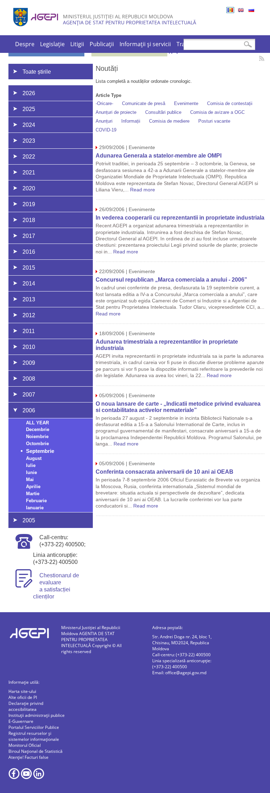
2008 (28, 379)
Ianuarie (35, 507)
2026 (28, 93)
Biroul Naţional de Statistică (35, 751)
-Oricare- (104, 103)
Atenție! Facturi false (28, 757)
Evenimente (186, 103)
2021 (28, 173)
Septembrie (40, 451)
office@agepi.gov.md (185, 673)
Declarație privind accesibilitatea (25, 706)
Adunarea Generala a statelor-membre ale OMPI (158, 156)
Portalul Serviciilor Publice (33, 727)
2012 (28, 315)
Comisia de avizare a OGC (217, 112)
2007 (28, 395)
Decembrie (37, 429)
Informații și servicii (145, 44)
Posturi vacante (214, 121)
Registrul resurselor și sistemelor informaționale (33, 736)
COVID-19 (106, 130)
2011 (28, 331)
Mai (30, 479)
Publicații (102, 44)
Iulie (31, 465)
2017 (28, 236)
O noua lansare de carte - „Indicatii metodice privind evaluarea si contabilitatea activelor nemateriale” (178, 407)
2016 (28, 252)
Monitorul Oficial (24, 745)
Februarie (36, 500)
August (33, 458)
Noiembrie (37, 436)
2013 (28, 299)
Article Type (108, 95)
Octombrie (37, 443)
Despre (24, 44)
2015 (28, 268)
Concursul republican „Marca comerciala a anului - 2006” (171, 280)
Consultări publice (163, 112)
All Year (37, 422)
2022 (28, 157)
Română (230, 10)
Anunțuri (104, 121)
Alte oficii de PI (22, 697)
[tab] (60, 93)
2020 (28, 188)
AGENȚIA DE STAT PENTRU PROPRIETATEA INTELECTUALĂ (129, 22)
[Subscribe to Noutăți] (261, 58)
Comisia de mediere (169, 121)
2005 (28, 520)
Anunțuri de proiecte (116, 112)
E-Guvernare (20, 721)
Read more (142, 189)
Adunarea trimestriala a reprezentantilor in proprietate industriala (167, 345)
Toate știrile (36, 72)
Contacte (230, 44)
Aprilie (33, 486)
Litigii (77, 44)
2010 (28, 347)
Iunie (31, 472)
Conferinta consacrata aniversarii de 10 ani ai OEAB (164, 472)
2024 (28, 125)
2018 (28, 220)
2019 (28, 204)
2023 (28, 141)
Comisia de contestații (229, 103)
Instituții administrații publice (36, 715)
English (241, 10)
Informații (130, 121)
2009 (28, 363)
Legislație (52, 44)
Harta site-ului (22, 691)
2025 (28, 109)
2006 (28, 410)
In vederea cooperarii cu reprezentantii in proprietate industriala (180, 218)
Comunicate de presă (143, 103)
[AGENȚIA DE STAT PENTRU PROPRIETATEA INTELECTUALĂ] (36, 29)
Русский (251, 10)
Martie (32, 493)
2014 (28, 284)
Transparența (194, 44)
